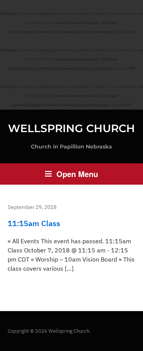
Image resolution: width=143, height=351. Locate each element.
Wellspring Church (71, 128)
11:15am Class (34, 223)
